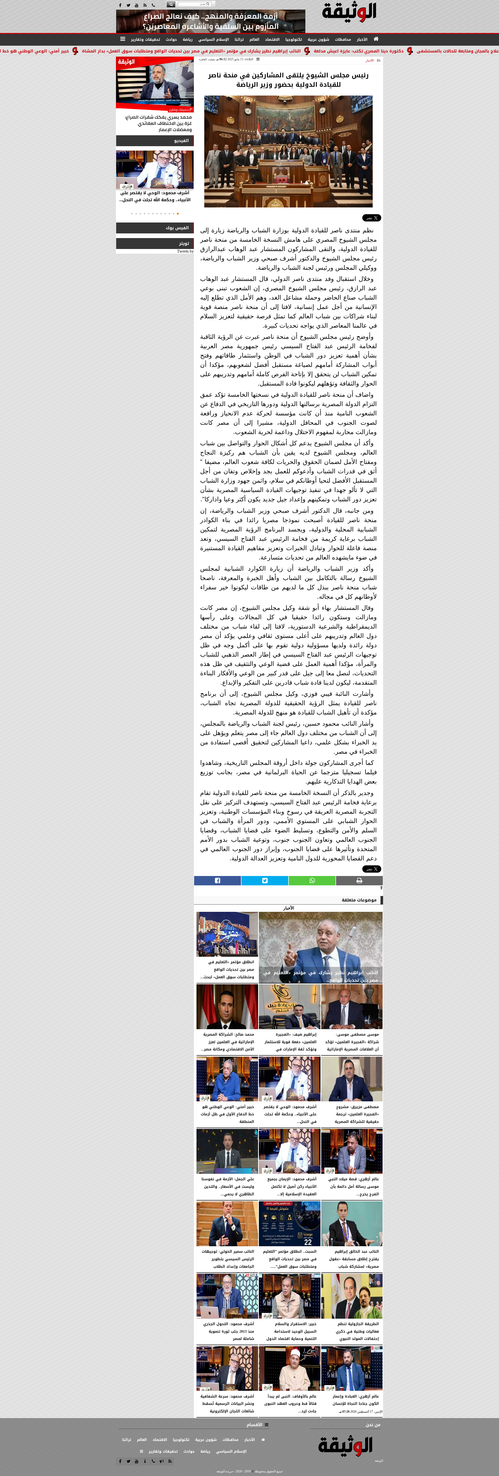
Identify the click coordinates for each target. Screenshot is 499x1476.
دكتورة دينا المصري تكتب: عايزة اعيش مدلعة (420, 51)
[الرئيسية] (376, 39)
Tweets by (185, 251)
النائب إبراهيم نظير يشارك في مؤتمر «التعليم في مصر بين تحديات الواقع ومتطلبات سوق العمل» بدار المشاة (253, 51)
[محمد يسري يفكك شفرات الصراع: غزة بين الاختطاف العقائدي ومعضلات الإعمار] (155, 95)
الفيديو (181, 141)
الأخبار (370, 60)
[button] (178, 214)
